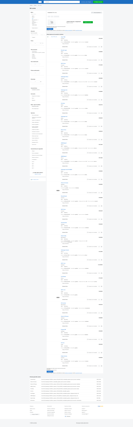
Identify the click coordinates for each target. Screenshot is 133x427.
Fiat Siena (63, 103)
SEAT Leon (63, 263)
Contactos (31, 412)
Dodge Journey (64, 356)
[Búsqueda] (44, 2)
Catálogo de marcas (50, 415)
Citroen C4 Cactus (64, 182)
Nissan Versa (63, 129)
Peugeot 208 (63, 329)
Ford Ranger (63, 276)
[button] (99, 47)
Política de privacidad (50, 410)
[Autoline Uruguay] (33, 2)
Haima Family (63, 235)
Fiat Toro (62, 342)
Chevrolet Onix (64, 222)
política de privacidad (68, 30)
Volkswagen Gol (64, 116)
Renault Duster (64, 196)
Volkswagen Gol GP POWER (66, 169)
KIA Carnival (63, 303)
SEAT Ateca (63, 63)
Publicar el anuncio (88, 22)
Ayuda (31, 410)
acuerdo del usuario (78, 30)
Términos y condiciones (51, 408)
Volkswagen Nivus (64, 76)
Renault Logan (64, 50)
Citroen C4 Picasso (65, 316)
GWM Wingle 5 (64, 156)
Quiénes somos (32, 408)
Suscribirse (50, 371)
